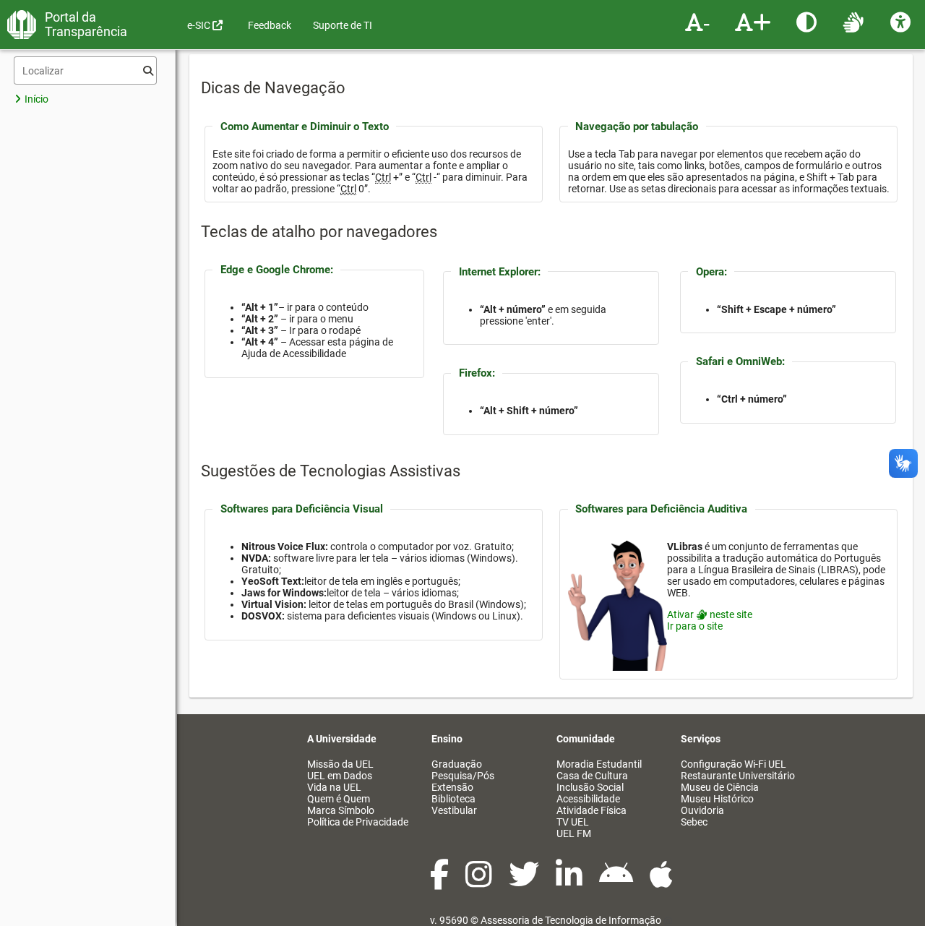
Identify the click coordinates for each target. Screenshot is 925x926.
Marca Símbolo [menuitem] (340, 810)
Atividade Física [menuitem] (591, 810)
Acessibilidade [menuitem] (588, 799)
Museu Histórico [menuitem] (717, 799)
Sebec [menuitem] (694, 822)
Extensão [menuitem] (452, 787)
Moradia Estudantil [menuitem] (599, 764)
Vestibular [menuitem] (454, 810)
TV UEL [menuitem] (572, 822)
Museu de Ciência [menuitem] (720, 787)
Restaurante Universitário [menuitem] (738, 775)
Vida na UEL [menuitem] (334, 787)
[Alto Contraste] (808, 21)
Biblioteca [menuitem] (453, 799)
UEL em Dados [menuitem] (339, 775)
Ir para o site (695, 626)
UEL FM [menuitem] (573, 833)
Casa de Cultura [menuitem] (592, 775)
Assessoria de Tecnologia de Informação (571, 920)
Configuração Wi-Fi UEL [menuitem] (733, 764)
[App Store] (661, 882)
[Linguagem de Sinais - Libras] (855, 21)
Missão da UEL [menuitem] (340, 764)
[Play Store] (617, 882)
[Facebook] (440, 882)
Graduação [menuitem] (456, 764)
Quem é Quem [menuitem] (338, 799)
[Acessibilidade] (902, 21)
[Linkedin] (570, 882)
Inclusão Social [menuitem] (590, 787)
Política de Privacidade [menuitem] (357, 822)
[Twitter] (525, 882)
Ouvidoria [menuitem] (702, 810)
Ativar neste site (709, 614)
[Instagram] (479, 882)
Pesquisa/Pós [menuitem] (462, 775)
